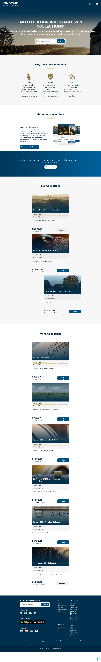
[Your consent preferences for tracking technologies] (97, 658)
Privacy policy (42, 641)
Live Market (74, 617)
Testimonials (62, 631)
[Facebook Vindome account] (21, 614)
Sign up (60, 41)
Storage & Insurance (73, 610)
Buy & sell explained (73, 604)
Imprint (78, 641)
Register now (50, 167)
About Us (61, 627)
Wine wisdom (74, 636)
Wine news (74, 632)
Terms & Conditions (26, 641)
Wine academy (63, 612)
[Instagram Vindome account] (25, 614)
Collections (33, 127)
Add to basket (63, 271)
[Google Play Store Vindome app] (26, 624)
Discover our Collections (29, 147)
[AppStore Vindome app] (39, 624)
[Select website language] (89, 4)
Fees (71, 615)
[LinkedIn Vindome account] (30, 614)
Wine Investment (74, 629)
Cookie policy (58, 641)
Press (60, 629)
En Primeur (74, 621)
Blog (71, 625)
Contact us (62, 605)
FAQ (59, 603)
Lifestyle (73, 634)
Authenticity (74, 607)
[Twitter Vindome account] (35, 614)
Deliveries (73, 613)
